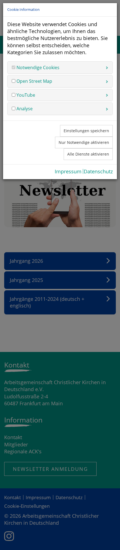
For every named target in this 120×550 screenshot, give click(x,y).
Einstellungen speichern (86, 130)
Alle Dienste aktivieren (88, 154)
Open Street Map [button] (33, 81)
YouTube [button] (25, 95)
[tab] (60, 67)
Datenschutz (98, 171)
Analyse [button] (24, 109)
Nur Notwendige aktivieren (84, 142)
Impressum (68, 171)
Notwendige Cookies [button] (37, 67)
